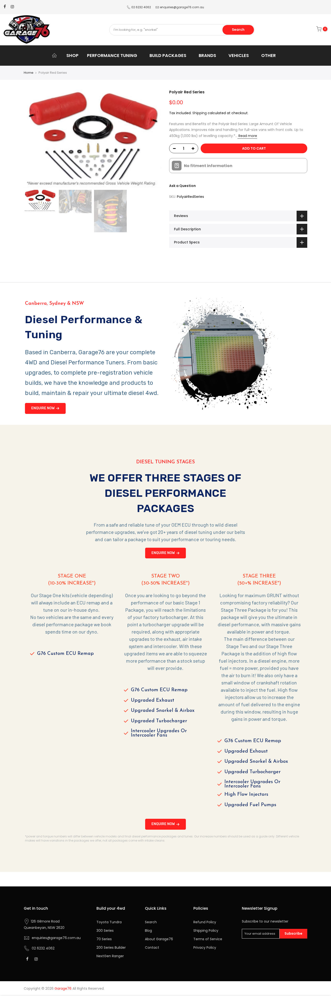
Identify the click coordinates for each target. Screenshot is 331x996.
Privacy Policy (204, 947)
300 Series (105, 930)
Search (238, 29)
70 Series (104, 939)
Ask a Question (182, 185)
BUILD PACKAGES (168, 55)
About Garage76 (159, 939)
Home (28, 73)
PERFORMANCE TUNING (112, 55)
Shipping (199, 113)
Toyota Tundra (109, 922)
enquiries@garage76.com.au (182, 7)
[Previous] (32, 138)
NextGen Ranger (110, 956)
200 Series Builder (111, 947)
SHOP (72, 55)
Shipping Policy (205, 930)
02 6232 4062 (141, 7)
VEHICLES (239, 55)
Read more (247, 135)
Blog (148, 930)
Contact (152, 947)
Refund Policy (204, 922)
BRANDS (207, 55)
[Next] (153, 138)
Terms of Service (207, 939)
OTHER (268, 55)
